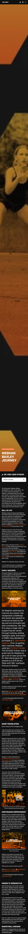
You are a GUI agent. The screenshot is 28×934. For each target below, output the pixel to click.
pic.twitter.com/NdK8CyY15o (10, 871)
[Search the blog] (23, 479)
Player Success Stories (8, 449)
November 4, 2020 (7, 699)
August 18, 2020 (7, 876)
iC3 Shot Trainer (17, 648)
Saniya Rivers (13, 551)
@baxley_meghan (13, 691)
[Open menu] (25, 2)
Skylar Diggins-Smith (10, 678)
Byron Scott (14, 679)
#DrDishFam (5, 694)
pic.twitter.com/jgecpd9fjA (18, 694)
